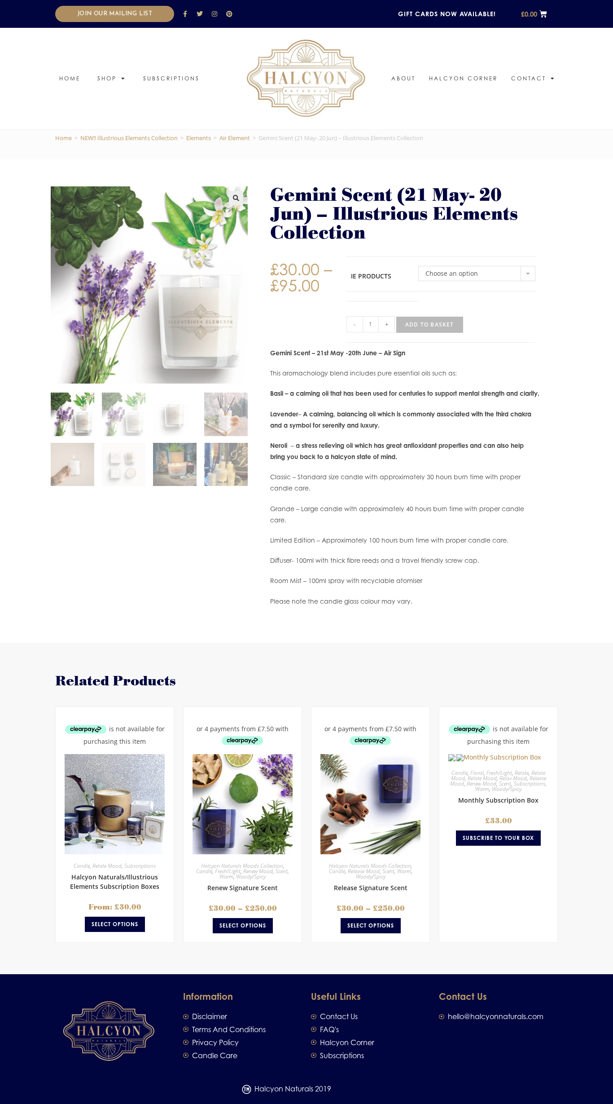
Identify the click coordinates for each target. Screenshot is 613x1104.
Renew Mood (258, 871)
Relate (522, 773)
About (403, 78)
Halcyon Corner (463, 78)
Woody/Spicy (251, 876)
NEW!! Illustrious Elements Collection (129, 138)
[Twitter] (199, 14)
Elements (198, 138)
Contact (528, 78)
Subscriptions (171, 78)
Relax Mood (513, 778)
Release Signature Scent (370, 887)
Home (69, 78)
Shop (107, 78)
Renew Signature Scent (242, 887)
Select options (115, 924)
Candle (82, 866)
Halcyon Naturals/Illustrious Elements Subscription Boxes (114, 882)
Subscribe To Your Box (498, 838)
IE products (371, 276)
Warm (226, 876)
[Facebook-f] (185, 14)
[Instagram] (214, 14)
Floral (477, 773)
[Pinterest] (229, 14)
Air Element (234, 138)
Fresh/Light (228, 871)
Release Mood (364, 871)
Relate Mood (107, 866)
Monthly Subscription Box (498, 800)
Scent (282, 871)
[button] (236, 198)
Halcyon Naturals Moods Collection (242, 866)
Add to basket (429, 324)
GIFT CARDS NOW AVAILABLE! (447, 14)
